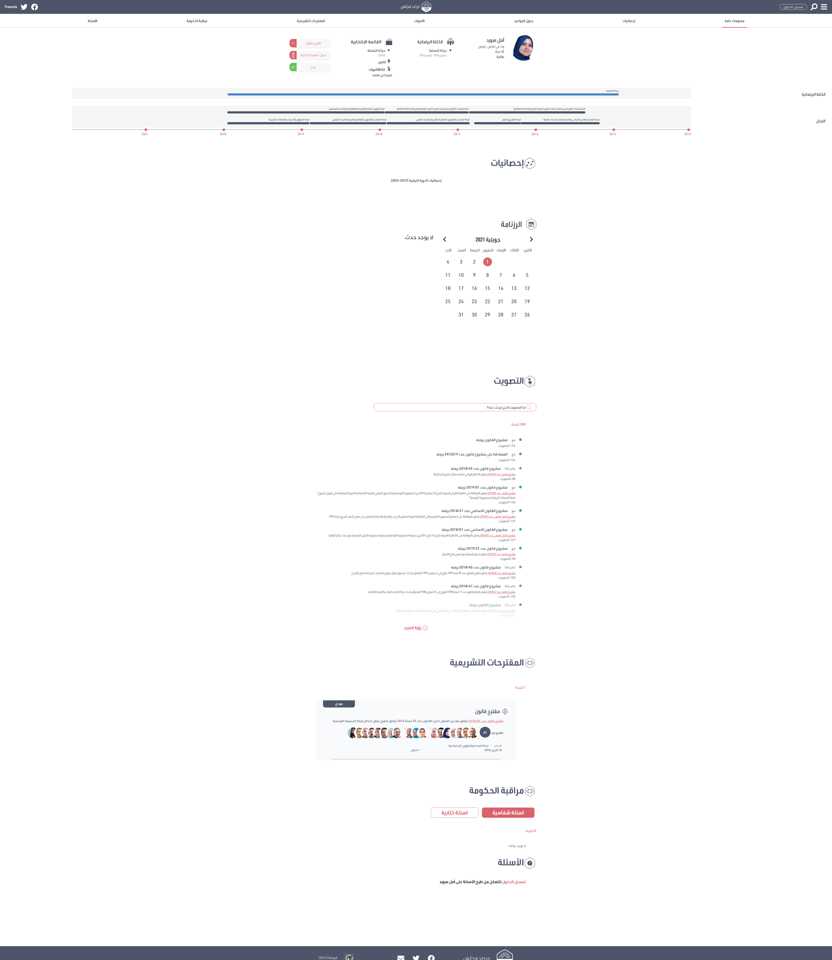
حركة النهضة (438, 50)
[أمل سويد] (444, 733)
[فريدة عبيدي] (413, 733)
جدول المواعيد (523, 20)
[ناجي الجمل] (457, 733)
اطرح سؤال (313, 43)
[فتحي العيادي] (375, 733)
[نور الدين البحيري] (469, 733)
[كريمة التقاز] (350, 733)
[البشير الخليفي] (356, 733)
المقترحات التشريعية (311, 20)
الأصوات (419, 20)
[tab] (488, 261)
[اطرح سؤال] (327, 43)
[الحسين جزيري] (463, 733)
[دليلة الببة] (451, 733)
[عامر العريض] (394, 733)
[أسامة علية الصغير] (419, 733)
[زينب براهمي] (432, 733)
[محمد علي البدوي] (400, 733)
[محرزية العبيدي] (388, 733)
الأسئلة (92, 20)
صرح (313, 67)
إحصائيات (629, 20)
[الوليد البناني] (407, 733)
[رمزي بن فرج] (476, 733)
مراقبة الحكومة (197, 20)
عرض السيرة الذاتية (313, 55)
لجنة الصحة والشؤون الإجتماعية (468, 745)
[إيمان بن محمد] (425, 733)
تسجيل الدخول (793, 7)
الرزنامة (511, 224)
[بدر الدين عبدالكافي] (369, 733)
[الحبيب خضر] (438, 733)
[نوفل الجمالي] (363, 733)
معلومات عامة (734, 20)
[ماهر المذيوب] (382, 733)
